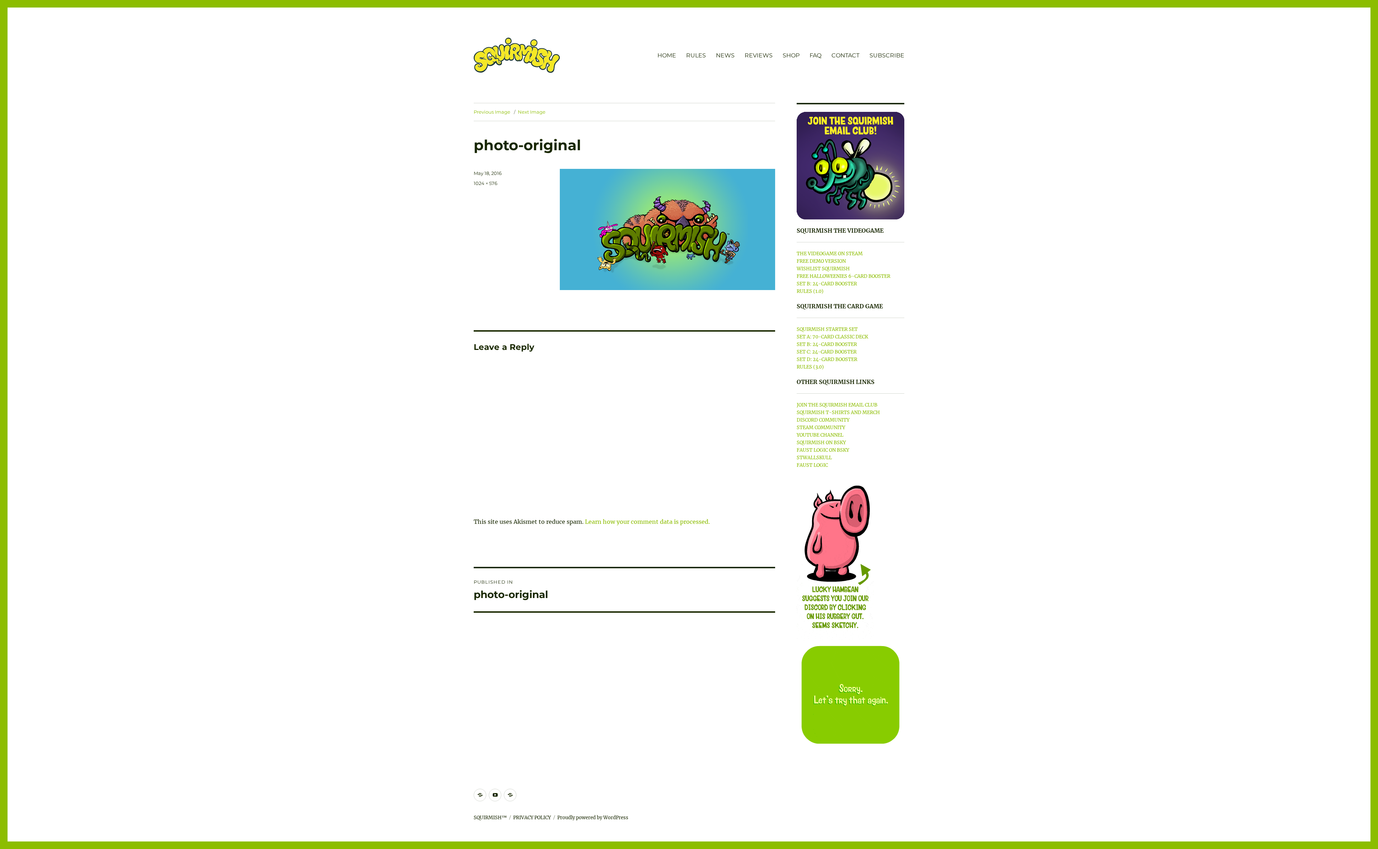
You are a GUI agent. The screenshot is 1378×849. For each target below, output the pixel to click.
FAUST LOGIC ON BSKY (823, 450)
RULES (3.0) (810, 367)
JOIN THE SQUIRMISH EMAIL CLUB (837, 405)
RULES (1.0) (810, 291)
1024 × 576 (485, 183)
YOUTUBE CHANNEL (820, 435)
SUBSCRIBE (887, 55)
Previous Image (492, 112)
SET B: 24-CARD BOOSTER (827, 284)
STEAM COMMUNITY (821, 427)
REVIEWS (759, 55)
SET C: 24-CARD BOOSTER (827, 352)
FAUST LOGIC (812, 465)
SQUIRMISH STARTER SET (827, 329)
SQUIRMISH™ (490, 818)
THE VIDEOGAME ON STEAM (830, 254)
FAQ (815, 55)
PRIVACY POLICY (532, 818)
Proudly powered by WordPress (592, 818)
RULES (696, 55)
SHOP (791, 55)
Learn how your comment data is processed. (647, 521)
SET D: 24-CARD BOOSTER (827, 359)
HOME (666, 55)
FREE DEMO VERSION (821, 261)
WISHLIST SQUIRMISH (823, 269)
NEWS (725, 55)
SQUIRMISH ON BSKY (821, 443)
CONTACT (845, 55)
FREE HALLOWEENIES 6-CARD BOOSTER (843, 276)
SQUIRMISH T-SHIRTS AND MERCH (838, 412)
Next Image (531, 112)
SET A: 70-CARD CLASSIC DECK (832, 337)
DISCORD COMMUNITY (823, 420)
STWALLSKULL (814, 458)
